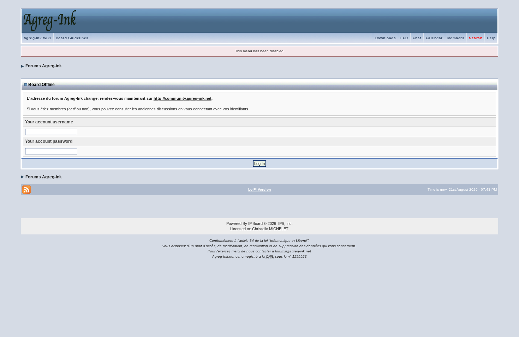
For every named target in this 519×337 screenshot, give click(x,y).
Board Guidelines (72, 38)
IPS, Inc (285, 223)
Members (456, 38)
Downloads (385, 38)
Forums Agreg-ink (43, 65)
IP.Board (255, 223)
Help (491, 38)
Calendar (434, 38)
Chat (417, 38)
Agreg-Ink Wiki (37, 38)
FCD (404, 38)
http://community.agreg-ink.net (182, 98)
